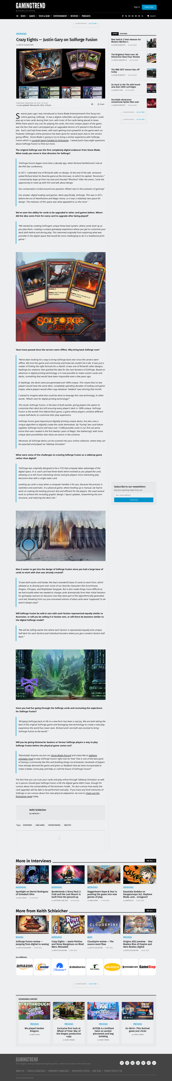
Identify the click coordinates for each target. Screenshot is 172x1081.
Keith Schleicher (26, 45)
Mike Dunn (94, 900)
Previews (127, 937)
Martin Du (129, 900)
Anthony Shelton (61, 900)
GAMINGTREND (27, 1078)
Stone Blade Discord (61, 755)
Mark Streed (70, 1040)
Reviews (19, 937)
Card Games (40, 825)
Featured (123, 34)
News (89, 937)
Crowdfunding (54, 825)
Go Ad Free (93, 23)
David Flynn (118, 90)
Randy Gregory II (120, 60)
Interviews (21, 33)
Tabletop (67, 825)
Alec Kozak (22, 898)
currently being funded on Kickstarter (50, 140)
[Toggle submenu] (27, 16)
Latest (114, 34)
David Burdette (119, 45)
